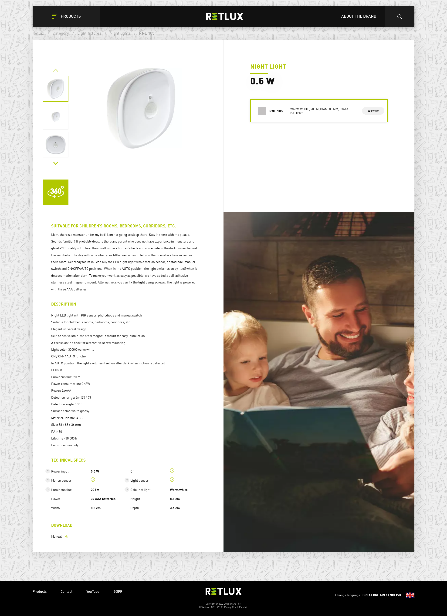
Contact (66, 591)
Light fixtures (89, 33)
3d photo (373, 110)
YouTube (92, 591)
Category (61, 33)
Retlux (38, 33)
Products (40, 591)
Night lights (120, 33)
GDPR (117, 591)
